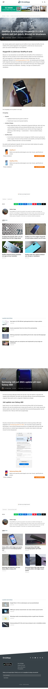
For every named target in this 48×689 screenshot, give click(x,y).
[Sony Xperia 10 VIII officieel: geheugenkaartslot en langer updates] (5, 323)
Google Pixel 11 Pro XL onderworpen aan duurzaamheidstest (24, 603)
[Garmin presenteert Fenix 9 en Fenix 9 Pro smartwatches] (5, 329)
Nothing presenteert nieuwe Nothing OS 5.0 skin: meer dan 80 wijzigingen (28, 334)
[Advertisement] (24, 73)
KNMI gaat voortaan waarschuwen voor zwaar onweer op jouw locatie (26, 609)
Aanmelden (6, 677)
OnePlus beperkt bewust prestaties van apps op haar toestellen (11, 255)
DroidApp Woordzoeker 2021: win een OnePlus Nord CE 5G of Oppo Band (12, 237)
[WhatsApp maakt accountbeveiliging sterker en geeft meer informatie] (5, 618)
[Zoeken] (44, 2)
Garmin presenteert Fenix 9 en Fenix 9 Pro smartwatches (23, 328)
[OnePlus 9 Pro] (6, 165)
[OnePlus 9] (6, 154)
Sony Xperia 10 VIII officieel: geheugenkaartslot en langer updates (26, 321)
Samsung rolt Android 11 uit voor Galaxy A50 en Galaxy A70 (11, 568)
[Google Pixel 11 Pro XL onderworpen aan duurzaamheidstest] (5, 604)
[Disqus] (24, 278)
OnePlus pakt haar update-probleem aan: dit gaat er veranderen (35, 255)
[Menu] (3, 2)
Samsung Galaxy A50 (15, 471)
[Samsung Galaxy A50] (6, 475)
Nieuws (3, 378)
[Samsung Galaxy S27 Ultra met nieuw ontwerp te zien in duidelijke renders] (5, 624)
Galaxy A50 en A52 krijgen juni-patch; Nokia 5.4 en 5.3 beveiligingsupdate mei (12, 548)
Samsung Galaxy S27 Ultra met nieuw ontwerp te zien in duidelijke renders (28, 623)
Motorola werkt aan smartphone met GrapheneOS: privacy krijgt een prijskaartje (26, 342)
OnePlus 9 (12, 150)
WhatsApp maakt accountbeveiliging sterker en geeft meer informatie (27, 616)
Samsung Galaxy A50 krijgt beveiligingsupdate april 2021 (33, 547)
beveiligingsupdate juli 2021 (23, 60)
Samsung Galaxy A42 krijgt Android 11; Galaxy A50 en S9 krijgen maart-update (34, 569)
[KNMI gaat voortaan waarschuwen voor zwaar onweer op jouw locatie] (5, 611)
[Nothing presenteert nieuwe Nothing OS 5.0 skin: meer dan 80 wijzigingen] (5, 336)
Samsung (4, 509)
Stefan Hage (8, 37)
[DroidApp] (24, 2)
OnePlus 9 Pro (14, 161)
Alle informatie (39, 156)
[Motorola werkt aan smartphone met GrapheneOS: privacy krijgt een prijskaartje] (5, 343)
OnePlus (4, 199)
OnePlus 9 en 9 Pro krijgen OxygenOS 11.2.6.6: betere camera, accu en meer (35, 237)
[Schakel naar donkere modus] (42, 2)
